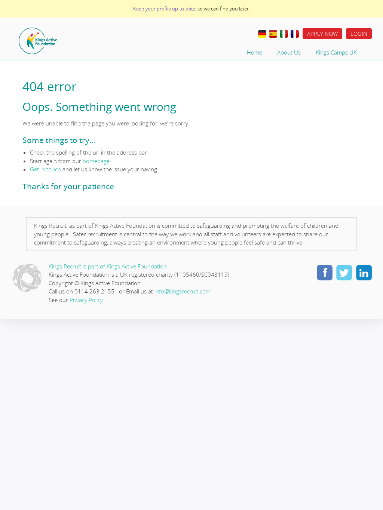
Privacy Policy (86, 300)
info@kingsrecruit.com (182, 291)
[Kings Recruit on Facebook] (324, 272)
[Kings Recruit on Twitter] (344, 272)
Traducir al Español (273, 34)
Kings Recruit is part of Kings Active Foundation (108, 266)
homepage (96, 161)
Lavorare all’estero (284, 34)
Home (62, 41)
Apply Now (322, 33)
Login (358, 33)
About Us (289, 52)
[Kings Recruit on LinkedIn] (363, 272)
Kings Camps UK (336, 52)
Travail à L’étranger (295, 34)
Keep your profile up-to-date (164, 8)
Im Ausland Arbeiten (262, 34)
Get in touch (45, 169)
